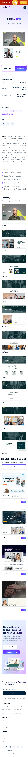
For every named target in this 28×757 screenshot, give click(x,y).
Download (20, 68)
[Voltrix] (14, 521)
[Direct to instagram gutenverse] (10, 747)
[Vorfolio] (14, 557)
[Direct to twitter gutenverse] (18, 747)
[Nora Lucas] (14, 594)
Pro (20, 23)
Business (4, 111)
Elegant (4, 114)
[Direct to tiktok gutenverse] (14, 747)
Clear (11, 111)
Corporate (18, 111)
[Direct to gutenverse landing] (7, 7)
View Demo (7, 68)
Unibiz (14, 23)
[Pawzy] (14, 485)
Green (11, 114)
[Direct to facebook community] (6, 747)
